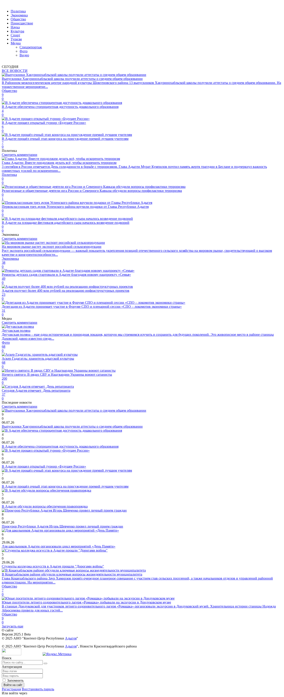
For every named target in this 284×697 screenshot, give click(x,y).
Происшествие (22, 23)
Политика (18, 11)
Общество (18, 19)
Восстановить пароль (38, 689)
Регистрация (11, 689)
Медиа (16, 43)
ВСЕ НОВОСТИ (15, 71)
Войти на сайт (13, 685)
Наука (15, 27)
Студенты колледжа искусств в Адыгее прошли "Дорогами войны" (53, 566)
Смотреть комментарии (19, 155)
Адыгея (71, 638)
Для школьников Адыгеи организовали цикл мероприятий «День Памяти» (58, 546)
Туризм (16, 39)
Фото (24, 51)
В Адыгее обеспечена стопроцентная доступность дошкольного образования (60, 446)
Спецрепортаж (31, 47)
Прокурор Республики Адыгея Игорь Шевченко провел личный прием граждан (62, 526)
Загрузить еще (12, 626)
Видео (24, 55)
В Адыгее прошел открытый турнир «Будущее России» (44, 466)
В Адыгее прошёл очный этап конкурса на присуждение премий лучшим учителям (65, 486)
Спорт (15, 35)
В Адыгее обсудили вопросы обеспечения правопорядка (45, 506)
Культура (17, 31)
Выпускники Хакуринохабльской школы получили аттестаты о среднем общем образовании (72, 426)
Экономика (19, 15)
